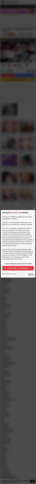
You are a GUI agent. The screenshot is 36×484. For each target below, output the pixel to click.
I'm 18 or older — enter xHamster (18, 268)
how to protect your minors (9, 274)
